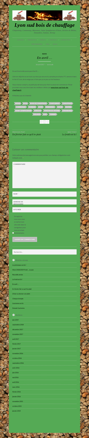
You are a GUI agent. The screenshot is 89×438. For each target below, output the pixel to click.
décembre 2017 (17, 329)
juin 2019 (15, 320)
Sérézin (37, 111)
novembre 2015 (17, 401)
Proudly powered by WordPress (44, 424)
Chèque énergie (17, 298)
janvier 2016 (16, 396)
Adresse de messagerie (18, 204)
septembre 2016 (18, 363)
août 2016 (15, 368)
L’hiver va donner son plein (21, 294)
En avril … (15, 284)
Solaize (37, 114)
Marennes (50, 107)
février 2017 (16, 344)
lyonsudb (50, 64)
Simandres (67, 111)
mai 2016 (15, 377)
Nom (15, 194)
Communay (21, 107)
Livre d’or (65, 40)
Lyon (41, 107)
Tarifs (42, 40)
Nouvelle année (17, 275)
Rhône (68, 107)
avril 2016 (15, 382)
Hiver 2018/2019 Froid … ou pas (23, 270)
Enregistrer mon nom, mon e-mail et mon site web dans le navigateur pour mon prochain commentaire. (20, 224)
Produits (32, 40)
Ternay (53, 114)
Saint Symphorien (23, 111)
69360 (17, 103)
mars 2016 (15, 387)
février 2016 (16, 392)
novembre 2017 (17, 334)
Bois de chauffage (38, 103)
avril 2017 (15, 339)
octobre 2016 (17, 358)
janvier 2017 (16, 348)
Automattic (52, 426)
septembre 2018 (18, 325)
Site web (17, 209)
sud (45, 114)
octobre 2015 (17, 406)
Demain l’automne (18, 308)
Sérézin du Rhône (52, 111)
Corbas (32, 107)
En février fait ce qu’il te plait (26, 133)
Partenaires (37, 44)
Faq (47, 44)
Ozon (60, 107)
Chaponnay (55, 103)
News (44, 54)
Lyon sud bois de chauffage (44, 25)
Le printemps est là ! (19, 265)
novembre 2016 (17, 353)
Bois (25, 103)
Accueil (20, 40)
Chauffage (67, 103)
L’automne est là (17, 303)
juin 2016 (15, 372)
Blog (55, 44)
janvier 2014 (16, 411)
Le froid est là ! (17, 279)
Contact (53, 40)
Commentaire (18, 165)
